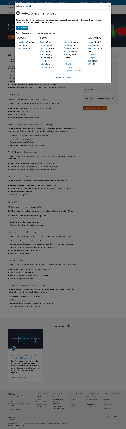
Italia (42, 64)
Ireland (42, 61)
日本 (89, 61)
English (68, 64)
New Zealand (92, 48)
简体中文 (93, 55)
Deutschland (44, 48)
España (42, 51)
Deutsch (69, 61)
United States (20, 48)
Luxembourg (44, 67)
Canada (19, 45)
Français (69, 67)
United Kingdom (69, 70)
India (90, 45)
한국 (89, 64)
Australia (91, 42)
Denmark (43, 45)
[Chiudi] (109, 6)
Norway (66, 45)
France (42, 58)
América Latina (21, 42)
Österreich (67, 48)
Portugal (67, 51)
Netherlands (68, 42)
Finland (42, 55)
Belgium (43, 42)
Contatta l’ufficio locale (63, 78)
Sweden (67, 55)
